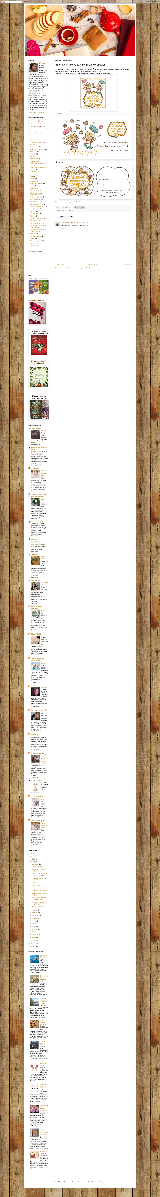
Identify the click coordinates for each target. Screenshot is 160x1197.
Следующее (60, 264)
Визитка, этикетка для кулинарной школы (39, 903)
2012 (32, 943)
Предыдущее (126, 264)
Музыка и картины (36, 197)
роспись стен (34, 221)
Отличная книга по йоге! (43, 1043)
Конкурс (32, 181)
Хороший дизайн (36, 241)
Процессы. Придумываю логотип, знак (40, 898)
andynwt (89, 1182)
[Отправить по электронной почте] (75, 207)
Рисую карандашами (37, 218)
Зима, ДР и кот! (37, 885)
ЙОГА (32, 176)
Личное (32, 188)
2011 (32, 946)
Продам (32, 211)
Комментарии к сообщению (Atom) (78, 268)
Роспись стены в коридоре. (43, 1022)
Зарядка (33, 171)
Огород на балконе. (36, 204)
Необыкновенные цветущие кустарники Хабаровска (44, 1108)
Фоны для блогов (35, 236)
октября (35, 913)
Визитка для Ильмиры (44, 1152)
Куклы (32, 186)
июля (34, 921)
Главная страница (93, 264)
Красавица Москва (36, 183)
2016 (32, 856)
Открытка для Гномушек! (40, 891)
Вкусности (33, 151)
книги (32, 179)
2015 (32, 859)
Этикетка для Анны (38, 906)
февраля (35, 934)
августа (34, 918)
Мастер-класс (34, 190)
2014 (32, 862)
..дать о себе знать (37, 736)
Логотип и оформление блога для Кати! (40, 874)
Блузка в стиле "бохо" (43, 499)
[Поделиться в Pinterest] (84, 207)
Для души (34, 555)
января (34, 937)
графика (33, 154)
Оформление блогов (37, 206)
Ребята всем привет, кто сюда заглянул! (44, 473)
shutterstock (34, 245)
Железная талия (43, 1064)
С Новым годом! (37, 866)
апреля (34, 929)
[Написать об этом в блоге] (77, 207)
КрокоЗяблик (35, 580)
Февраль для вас (36, 451)
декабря (35, 864)
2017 (32, 853)
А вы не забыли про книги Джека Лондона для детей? (44, 1132)
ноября (34, 910)
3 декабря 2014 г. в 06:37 (82, 222)
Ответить (64, 228)
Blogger (102, 1182)
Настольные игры (36, 199)
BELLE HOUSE (36, 634)
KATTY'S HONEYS (37, 796)
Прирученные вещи (38, 820)
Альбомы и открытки (37, 142)
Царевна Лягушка (67, 222)
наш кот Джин (34, 202)
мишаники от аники (37, 753)
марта (34, 932)
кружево (43, 610)
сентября (35, 915)
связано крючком (35, 223)
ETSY (32, 243)
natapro (44, 63)
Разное (32, 216)
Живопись (33, 161)
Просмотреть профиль (36, 112)
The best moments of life (39, 710)
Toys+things (35, 468)
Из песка (33, 174)
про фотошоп (34, 209)
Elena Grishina (36, 429)
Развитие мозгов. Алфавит (43, 1086)
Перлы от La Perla (37, 522)
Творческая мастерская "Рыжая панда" (38, 230)
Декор (32, 156)
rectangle (34, 686)
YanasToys (34, 734)
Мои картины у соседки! (40, 888)
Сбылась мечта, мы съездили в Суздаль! (43, 1001)
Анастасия (44, 712)
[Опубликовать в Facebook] (82, 207)
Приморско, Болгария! (44, 956)
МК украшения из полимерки (36, 194)
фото (32, 238)
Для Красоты (34, 159)
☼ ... (42, 782)
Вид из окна (34, 147)
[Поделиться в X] (80, 207)
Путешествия (34, 214)
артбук (32, 144)
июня (34, 924)
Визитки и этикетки (67, 210)
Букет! (34, 882)
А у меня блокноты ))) (43, 663)
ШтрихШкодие (36, 780)
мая (33, 926)
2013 (32, 941)
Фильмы (33, 234)
